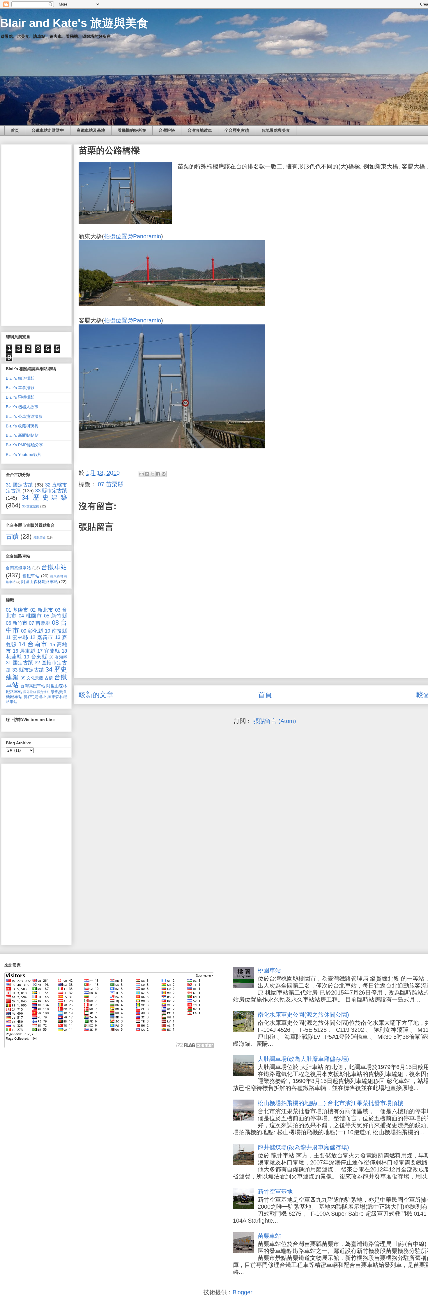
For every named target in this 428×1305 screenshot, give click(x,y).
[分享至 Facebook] (158, 474)
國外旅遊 (29, 692)
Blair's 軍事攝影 (20, 387)
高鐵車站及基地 (91, 130)
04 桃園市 (30, 616)
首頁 (15, 130)
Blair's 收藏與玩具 (22, 426)
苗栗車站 (269, 1236)
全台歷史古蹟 (236, 130)
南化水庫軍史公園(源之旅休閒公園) (303, 1014)
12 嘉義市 (41, 637)
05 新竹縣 (55, 616)
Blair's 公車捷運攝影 (24, 416)
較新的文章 (96, 695)
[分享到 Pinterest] (164, 474)
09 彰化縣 (32, 631)
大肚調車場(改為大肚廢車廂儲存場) (303, 1059)
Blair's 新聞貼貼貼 (22, 435)
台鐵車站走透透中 (47, 130)
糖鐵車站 (31, 576)
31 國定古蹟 (19, 485)
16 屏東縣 (24, 651)
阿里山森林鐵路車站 (39, 581)
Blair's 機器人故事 (22, 406)
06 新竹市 (16, 623)
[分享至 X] (152, 474)
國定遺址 (43, 692)
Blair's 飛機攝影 (20, 397)
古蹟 (12, 536)
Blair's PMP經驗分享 (24, 445)
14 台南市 (33, 644)
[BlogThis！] (147, 474)
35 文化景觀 (30, 506)
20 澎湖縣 (58, 657)
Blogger (242, 1292)
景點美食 (39, 537)
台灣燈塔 (167, 130)
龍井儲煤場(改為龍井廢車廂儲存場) (303, 1147)
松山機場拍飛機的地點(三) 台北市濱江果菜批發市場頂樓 (330, 1103)
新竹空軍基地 (275, 1191)
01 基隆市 (17, 610)
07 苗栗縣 (110, 484)
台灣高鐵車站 (18, 568)
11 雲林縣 (17, 637)
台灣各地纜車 (200, 130)
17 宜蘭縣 (48, 651)
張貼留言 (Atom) (274, 721)
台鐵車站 (54, 567)
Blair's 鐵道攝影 (20, 378)
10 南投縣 (56, 631)
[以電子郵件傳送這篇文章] (141, 474)
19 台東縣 (35, 657)
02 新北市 (41, 610)
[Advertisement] (36, 234)
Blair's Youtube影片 (23, 454)
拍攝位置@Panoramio (132, 236)
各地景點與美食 (275, 130)
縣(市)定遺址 (35, 697)
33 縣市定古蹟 (51, 490)
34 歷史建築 (44, 497)
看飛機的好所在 (132, 130)
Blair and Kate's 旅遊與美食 (74, 23)
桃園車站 (269, 970)
